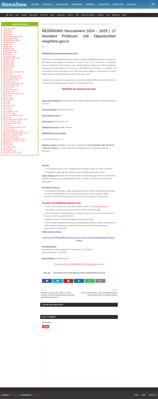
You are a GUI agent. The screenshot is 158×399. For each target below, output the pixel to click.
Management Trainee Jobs (13, 94)
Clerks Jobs (7, 34)
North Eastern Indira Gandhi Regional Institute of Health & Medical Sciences (79, 273)
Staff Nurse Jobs (9, 151)
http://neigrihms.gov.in (100, 206)
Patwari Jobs (8, 145)
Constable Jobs (9, 29)
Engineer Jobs (8, 60)
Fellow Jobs (7, 70)
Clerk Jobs (7, 109)
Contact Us (152, 395)
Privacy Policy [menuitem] (103, 4)
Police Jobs (7, 31)
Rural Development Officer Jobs (15, 119)
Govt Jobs (50, 24)
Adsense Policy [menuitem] (62, 4)
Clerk (77, 15)
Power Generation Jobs (12, 123)
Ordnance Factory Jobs (12, 153)
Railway (24, 15)
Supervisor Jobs (9, 50)
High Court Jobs (9, 105)
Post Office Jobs (9, 147)
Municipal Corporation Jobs (13, 141)
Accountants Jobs (10, 52)
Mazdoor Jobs (8, 48)
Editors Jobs (7, 74)
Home (11, 15)
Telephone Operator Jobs (13, 131)
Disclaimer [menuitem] (90, 4)
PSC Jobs (6, 103)
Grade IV (70, 15)
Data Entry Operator (88, 15)
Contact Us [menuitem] (131, 4)
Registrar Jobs (8, 64)
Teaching (100, 15)
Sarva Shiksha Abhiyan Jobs (14, 139)
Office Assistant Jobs (11, 40)
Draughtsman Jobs (10, 90)
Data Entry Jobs (9, 113)
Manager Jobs (8, 62)
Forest (124, 15)
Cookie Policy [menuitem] (77, 4)
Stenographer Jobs (10, 38)
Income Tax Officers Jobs (12, 115)
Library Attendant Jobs (12, 76)
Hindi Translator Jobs (11, 86)
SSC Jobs (6, 101)
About (144, 395)
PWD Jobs (7, 125)
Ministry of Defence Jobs (12, 135)
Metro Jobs (7, 117)
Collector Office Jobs (11, 137)
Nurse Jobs (7, 54)
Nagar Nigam (33, 15)
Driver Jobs (7, 33)
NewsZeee (35, 395)
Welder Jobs (7, 44)
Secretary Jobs (9, 92)
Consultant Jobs (9, 82)
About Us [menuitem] (48, 4)
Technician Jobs (9, 56)
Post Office (44, 15)
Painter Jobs (8, 46)
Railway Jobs (8, 98)
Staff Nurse (116, 15)
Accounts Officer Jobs (11, 58)
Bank (17, 15)
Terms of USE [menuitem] (118, 4)
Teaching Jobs (8, 129)
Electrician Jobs (9, 42)
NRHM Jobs (7, 143)
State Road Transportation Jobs (15, 133)
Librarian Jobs (8, 88)
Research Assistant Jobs (12, 78)
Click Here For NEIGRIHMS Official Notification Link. (79, 264)
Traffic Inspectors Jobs (11, 121)
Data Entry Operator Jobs (13, 36)
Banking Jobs (8, 100)
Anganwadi (61, 15)
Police (52, 15)
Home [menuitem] (36, 4)
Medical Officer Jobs (11, 80)
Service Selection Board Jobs (14, 127)
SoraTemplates (14, 395)
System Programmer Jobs (13, 84)
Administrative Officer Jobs (13, 72)
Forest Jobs (7, 149)
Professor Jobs (9, 66)
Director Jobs (8, 68)
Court (108, 15)
